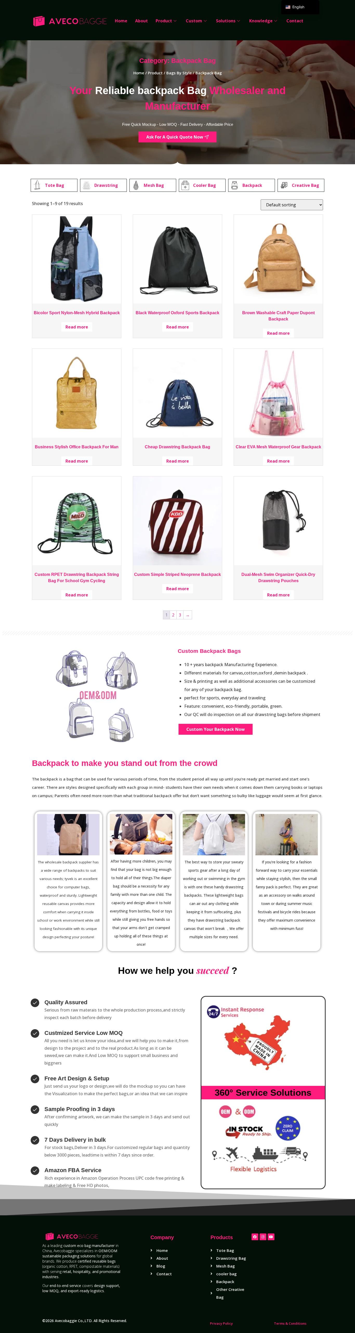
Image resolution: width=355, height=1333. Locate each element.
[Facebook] (255, 1236)
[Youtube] (271, 1236)
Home (121, 21)
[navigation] (300, 7)
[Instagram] (263, 1236)
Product (164, 21)
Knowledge (261, 21)
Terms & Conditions (290, 1323)
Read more (76, 327)
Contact (294, 21)
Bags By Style (179, 72)
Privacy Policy (221, 1323)
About (141, 21)
